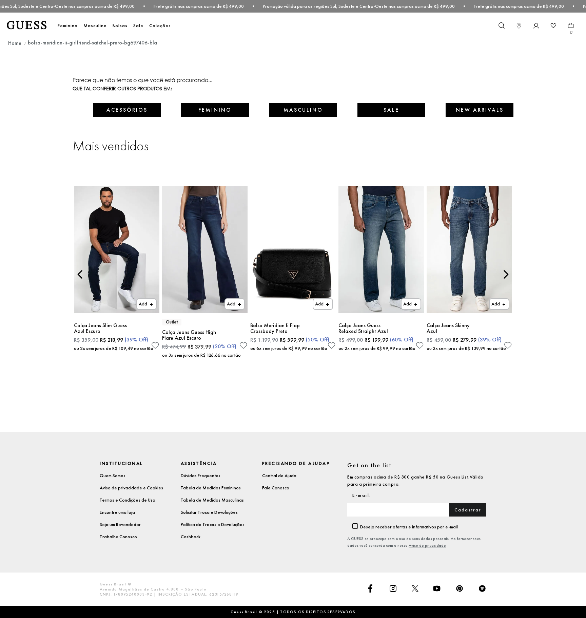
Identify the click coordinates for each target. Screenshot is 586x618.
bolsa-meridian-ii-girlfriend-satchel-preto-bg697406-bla (92, 42)
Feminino (68, 25)
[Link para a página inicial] (15, 43)
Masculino (95, 25)
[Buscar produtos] (501, 25)
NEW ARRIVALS (480, 109)
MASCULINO (303, 109)
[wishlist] (553, 25)
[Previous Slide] (80, 274)
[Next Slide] (506, 274)
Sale (138, 25)
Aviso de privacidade (427, 545)
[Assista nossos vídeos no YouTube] (437, 589)
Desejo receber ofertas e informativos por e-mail (409, 527)
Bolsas (120, 25)
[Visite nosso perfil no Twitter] (415, 589)
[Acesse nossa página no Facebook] (370, 589)
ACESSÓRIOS (127, 109)
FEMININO (215, 109)
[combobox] (501, 25)
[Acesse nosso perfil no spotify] (482, 589)
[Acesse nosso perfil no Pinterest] (459, 589)
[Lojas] (519, 25)
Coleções (160, 25)
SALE (391, 109)
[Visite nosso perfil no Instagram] (393, 589)
